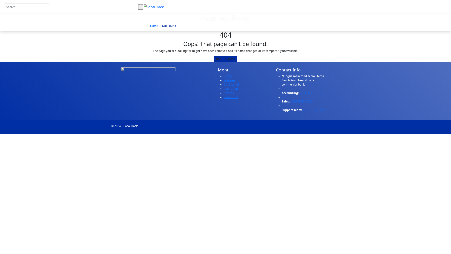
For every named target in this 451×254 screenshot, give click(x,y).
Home (154, 26)
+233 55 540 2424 (302, 101)
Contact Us (231, 97)
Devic (227, 93)
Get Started (231, 84)
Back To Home (225, 59)
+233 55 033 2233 (314, 110)
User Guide (231, 89)
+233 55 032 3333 (310, 93)
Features (229, 80)
